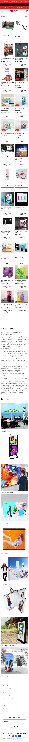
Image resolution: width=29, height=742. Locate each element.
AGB (4, 692)
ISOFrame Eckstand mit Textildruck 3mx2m (7, 256)
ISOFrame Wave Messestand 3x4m (21, 255)
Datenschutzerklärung (8, 688)
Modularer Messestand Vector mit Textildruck (21, 232)
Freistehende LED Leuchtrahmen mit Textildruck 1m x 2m (21, 59)
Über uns (5, 708)
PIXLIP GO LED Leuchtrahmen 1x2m (21, 108)
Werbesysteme (4, 615)
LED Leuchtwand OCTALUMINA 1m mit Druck (7, 305)
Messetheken (4, 553)
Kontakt (4, 712)
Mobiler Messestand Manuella (6, 33)
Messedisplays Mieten (6, 676)
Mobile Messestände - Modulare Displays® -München (14, 738)
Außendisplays (5, 431)
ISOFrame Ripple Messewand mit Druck (7, 281)
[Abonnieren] (24, 721)
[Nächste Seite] (16, 321)
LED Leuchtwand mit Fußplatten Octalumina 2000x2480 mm (7, 208)
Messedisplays (4, 523)
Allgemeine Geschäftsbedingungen (11, 702)
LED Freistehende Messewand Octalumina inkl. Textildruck (20, 281)
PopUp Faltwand (5, 584)
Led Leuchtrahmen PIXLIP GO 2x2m (21, 133)
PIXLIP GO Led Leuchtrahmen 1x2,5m (20, 83)
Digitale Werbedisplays (7, 645)
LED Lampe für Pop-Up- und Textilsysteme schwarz (20, 34)
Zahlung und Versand (8, 698)
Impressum (5, 685)
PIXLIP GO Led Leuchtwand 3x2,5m (7, 133)
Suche (4, 705)
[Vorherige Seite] (4, 318)
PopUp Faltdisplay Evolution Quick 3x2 (7, 59)
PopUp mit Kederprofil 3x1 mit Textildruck (6, 183)
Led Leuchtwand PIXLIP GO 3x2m (7, 108)
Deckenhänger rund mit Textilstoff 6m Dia (7, 83)
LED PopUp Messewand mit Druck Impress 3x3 (21, 159)
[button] (1, 11)
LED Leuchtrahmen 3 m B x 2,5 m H (21, 207)
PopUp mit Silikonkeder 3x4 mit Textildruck (20, 183)
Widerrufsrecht (6, 695)
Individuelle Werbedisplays (8, 461)
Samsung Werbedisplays (7, 492)
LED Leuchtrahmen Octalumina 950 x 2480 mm (21, 305)
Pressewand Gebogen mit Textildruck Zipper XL (6, 232)
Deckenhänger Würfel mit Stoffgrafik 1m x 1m (5, 154)
